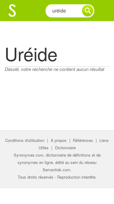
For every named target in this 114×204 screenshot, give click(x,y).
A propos (59, 140)
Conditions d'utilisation (24, 140)
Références (83, 140)
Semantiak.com (56, 169)
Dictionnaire (65, 147)
